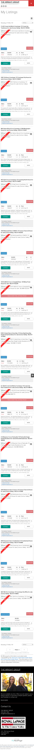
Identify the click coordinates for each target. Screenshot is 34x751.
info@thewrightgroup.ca (13, 4)
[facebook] (1, 6)
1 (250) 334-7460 (5, 70)
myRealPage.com (17, 741)
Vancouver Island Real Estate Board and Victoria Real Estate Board (16, 658)
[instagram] (6, 6)
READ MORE (4, 700)
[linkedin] (3, 6)
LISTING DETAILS (5, 63)
